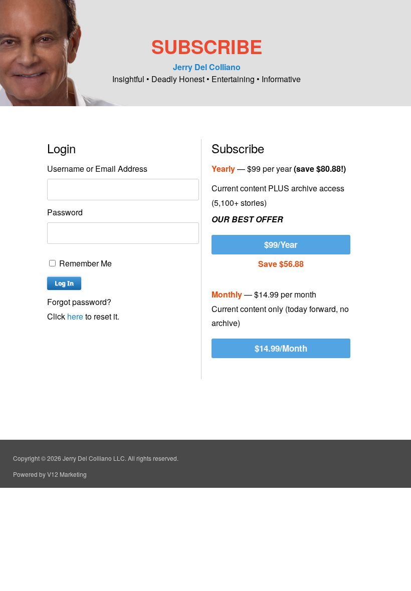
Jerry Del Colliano (207, 67)
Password (65, 212)
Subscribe (206, 46)
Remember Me (84, 263)
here (75, 316)
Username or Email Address (97, 168)
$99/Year (281, 244)
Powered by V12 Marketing (50, 474)
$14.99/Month (281, 348)
